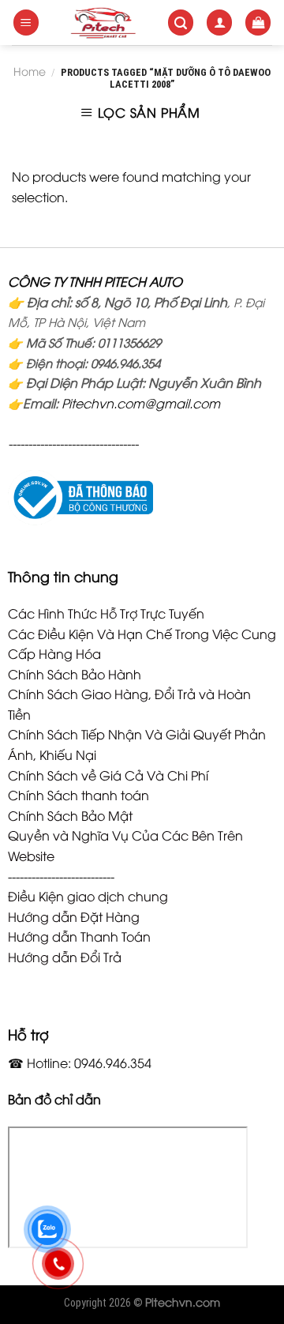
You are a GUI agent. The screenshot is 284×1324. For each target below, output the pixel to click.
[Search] (180, 22)
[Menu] (26, 22)
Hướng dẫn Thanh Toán (79, 936)
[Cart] (258, 22)
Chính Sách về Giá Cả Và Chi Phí (108, 775)
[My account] (219, 22)
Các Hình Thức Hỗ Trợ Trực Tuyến (106, 613)
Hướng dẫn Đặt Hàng (74, 916)
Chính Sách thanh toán (78, 794)
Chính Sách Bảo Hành (74, 674)
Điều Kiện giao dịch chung (88, 896)
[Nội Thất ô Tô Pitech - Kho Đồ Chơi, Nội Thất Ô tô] (103, 22)
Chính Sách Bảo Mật (70, 815)
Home (29, 70)
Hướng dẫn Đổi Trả (64, 956)
